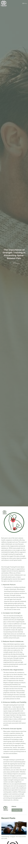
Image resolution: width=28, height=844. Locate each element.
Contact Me (17, 810)
